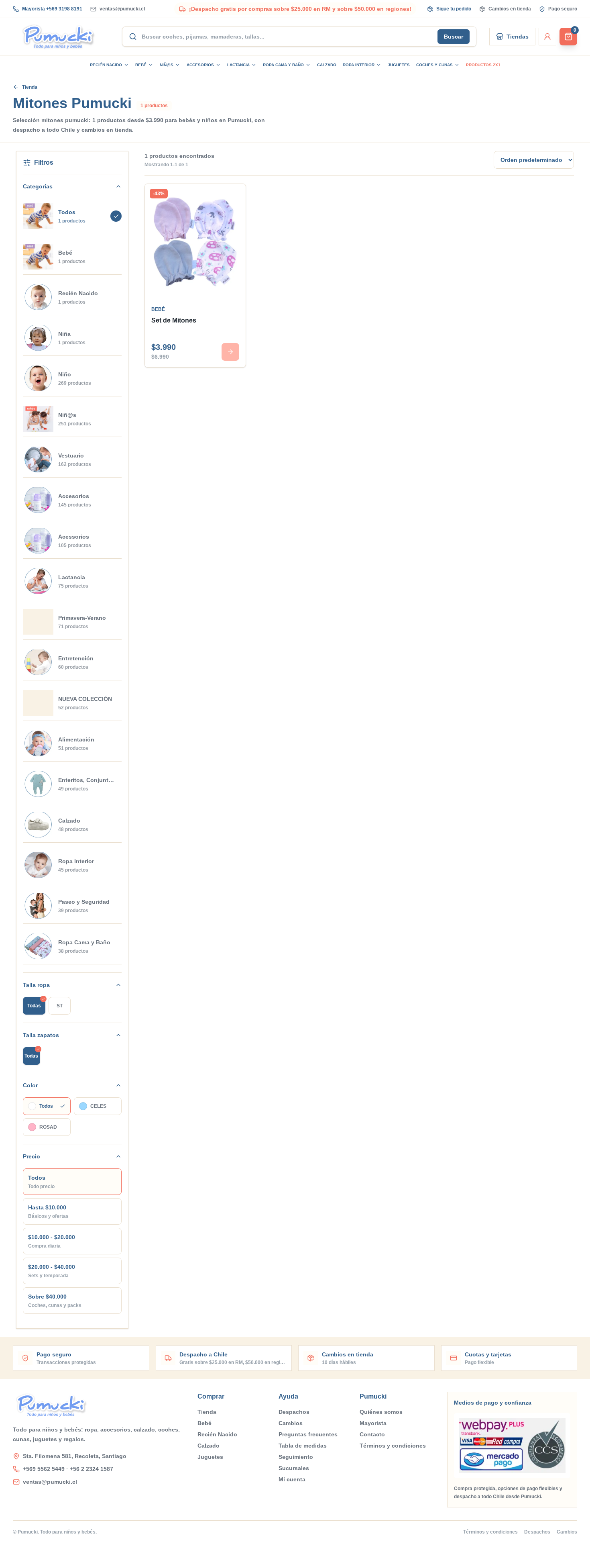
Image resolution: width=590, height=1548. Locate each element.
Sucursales (294, 1468)
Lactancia (238, 65)
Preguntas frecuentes (308, 1434)
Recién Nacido (106, 65)
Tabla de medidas (303, 1445)
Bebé (140, 65)
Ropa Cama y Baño (283, 65)
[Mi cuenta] (547, 36)
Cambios (291, 1423)
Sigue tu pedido (453, 9)
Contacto (372, 1434)
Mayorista (373, 1423)
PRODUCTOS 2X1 (483, 65)
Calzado (326, 65)
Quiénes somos (381, 1412)
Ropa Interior (358, 65)
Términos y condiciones (393, 1445)
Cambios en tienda (509, 9)
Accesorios (200, 65)
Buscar (453, 36)
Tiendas (518, 36)
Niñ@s (166, 65)
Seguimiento (296, 1457)
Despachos (294, 1412)
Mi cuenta (292, 1479)
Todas (34, 1006)
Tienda (29, 87)
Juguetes (399, 65)
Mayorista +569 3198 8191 (52, 9)
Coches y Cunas (434, 65)
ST (60, 1006)
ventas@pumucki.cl (122, 9)
